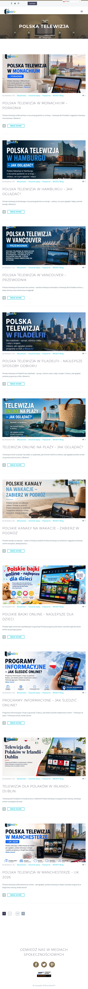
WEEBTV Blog (58, 95)
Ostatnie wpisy (34, 95)
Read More (15, 126)
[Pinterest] (18, 3)
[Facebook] (11, 3)
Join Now (32, 3)
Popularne (46, 95)
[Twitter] (15, 3)
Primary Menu (82, 11)
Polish (67, 1)
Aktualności (21, 95)
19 (17, 914)
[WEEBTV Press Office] (44, 974)
